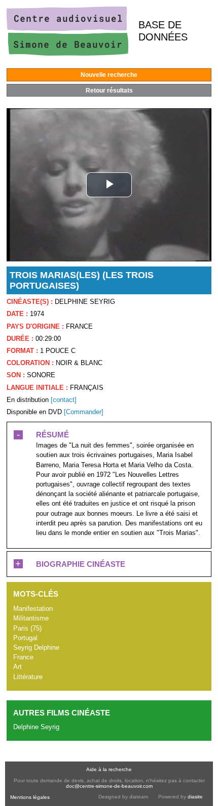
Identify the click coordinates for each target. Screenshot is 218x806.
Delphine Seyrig (36, 727)
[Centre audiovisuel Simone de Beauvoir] (67, 53)
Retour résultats (109, 90)
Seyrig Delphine (36, 647)
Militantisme (31, 618)
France (23, 657)
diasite (195, 796)
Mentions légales (30, 797)
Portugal (25, 638)
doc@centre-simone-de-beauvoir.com (109, 786)
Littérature (28, 677)
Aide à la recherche (109, 769)
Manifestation (33, 608)
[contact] (64, 400)
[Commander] (83, 412)
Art (17, 666)
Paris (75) (27, 628)
